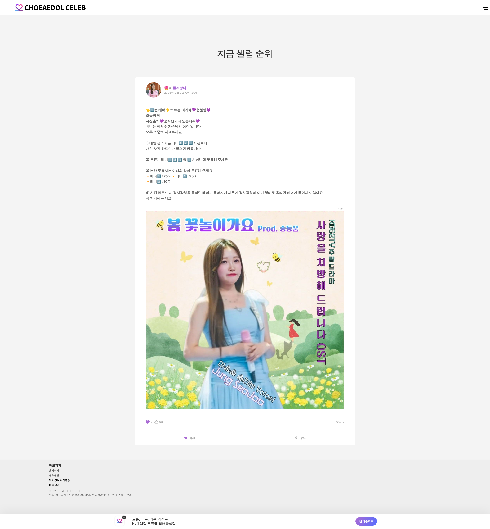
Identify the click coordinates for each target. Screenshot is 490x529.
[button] (245, 410)
